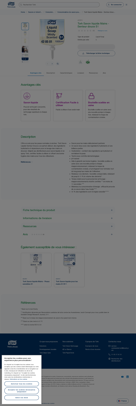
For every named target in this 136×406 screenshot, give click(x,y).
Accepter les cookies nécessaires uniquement (21, 391)
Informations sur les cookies (18, 379)
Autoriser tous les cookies (21, 384)
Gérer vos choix (21, 397)
